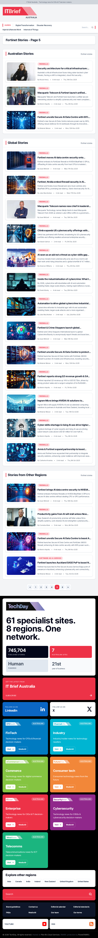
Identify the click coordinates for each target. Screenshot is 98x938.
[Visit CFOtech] (17, 724)
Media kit (22, 749)
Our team (55, 912)
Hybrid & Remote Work (12, 30)
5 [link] (57, 587)
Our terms (78, 912)
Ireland (37, 881)
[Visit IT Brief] (17, 799)
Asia (9, 881)
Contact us (33, 907)
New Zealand (50, 881)
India (28, 881)
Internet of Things (31, 30)
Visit (9, 749)
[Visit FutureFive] (65, 762)
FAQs (8, 912)
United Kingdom (66, 881)
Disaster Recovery (44, 25)
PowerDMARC (83, 935)
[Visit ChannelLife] (65, 724)
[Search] (92, 27)
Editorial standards (81, 907)
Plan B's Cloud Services (50, 935)
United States (83, 881)
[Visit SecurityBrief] (65, 799)
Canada (18, 881)
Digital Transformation (25, 25)
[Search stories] (90, 894)
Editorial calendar (58, 907)
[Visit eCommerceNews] (17, 762)
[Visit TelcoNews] (17, 837)
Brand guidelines (13, 907)
